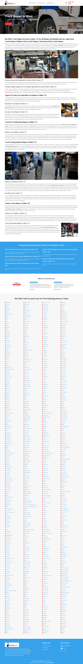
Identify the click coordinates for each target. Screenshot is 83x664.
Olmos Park (45, 506)
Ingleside (26, 546)
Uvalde (63, 529)
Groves (26, 449)
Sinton (63, 430)
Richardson (64, 312)
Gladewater (27, 424)
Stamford (64, 466)
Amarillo (8, 331)
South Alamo (64, 443)
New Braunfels (46, 478)
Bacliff (7, 365)
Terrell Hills (64, 499)
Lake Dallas (45, 304)
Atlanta (7, 357)
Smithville (64, 434)
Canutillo (8, 474)
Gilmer (26, 422)
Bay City (7, 380)
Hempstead (27, 476)
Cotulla (7, 566)
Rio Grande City (65, 321)
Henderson (27, 478)
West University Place (66, 581)
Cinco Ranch (8, 510)
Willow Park (64, 604)
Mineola (45, 439)
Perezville (45, 564)
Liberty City (45, 344)
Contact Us (45, 647)
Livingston (45, 355)
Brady (7, 422)
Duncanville (27, 302)
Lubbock (45, 369)
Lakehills (45, 312)
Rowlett (63, 346)
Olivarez (45, 504)
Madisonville (45, 384)
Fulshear (26, 401)
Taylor (63, 489)
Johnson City (27, 564)
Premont (45, 609)
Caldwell (7, 462)
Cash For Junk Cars (32, 2)
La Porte (26, 623)
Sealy (63, 401)
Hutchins (26, 537)
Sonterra (63, 441)
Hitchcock (27, 499)
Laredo (44, 323)
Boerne (7, 411)
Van (62, 533)
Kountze (26, 604)
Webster (63, 558)
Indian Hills (27, 543)
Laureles (45, 329)
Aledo (7, 317)
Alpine (7, 323)
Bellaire (7, 394)
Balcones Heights (9, 369)
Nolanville (45, 485)
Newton (44, 480)
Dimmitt (7, 619)
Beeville (7, 392)
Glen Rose (27, 426)
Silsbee (63, 428)
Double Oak (8, 627)
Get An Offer (8, 23)
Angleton (8, 336)
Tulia (63, 522)
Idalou (26, 541)
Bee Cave (8, 390)
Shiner (63, 424)
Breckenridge (9, 426)
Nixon (44, 482)
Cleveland (8, 522)
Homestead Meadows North (31, 504)
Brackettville (8, 420)
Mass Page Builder (50, 662)
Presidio (45, 611)
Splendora (64, 455)
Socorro (63, 438)
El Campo (27, 323)
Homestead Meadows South (30, 506)
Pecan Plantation (46, 558)
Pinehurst (45, 573)
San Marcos (64, 373)
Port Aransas (46, 587)
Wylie (63, 629)
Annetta (7, 340)
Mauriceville (45, 405)
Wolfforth (64, 619)
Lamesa (44, 315)
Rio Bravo (64, 319)
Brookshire (8, 436)
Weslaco (63, 564)
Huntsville (27, 533)
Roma (63, 338)
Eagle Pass (27, 306)
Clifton (7, 524)
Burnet (7, 459)
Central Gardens (9, 497)
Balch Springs (9, 367)
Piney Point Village (47, 575)
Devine (7, 611)
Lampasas (45, 317)
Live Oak (45, 354)
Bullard (7, 449)
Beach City (8, 384)
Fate (25, 363)
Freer (26, 390)
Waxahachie (64, 554)
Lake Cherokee (46, 302)
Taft (62, 483)
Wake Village (64, 546)
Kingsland (27, 598)
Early (26, 308)
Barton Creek (9, 376)
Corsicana (8, 564)
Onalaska (45, 510)
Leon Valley (45, 336)
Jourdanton (27, 571)
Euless (26, 344)
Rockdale (63, 333)
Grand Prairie (27, 436)
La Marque (27, 619)
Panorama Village (47, 539)
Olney (44, 508)
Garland (26, 413)
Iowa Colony (27, 548)
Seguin (63, 403)
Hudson (26, 522)
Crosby (7, 573)
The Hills (63, 506)
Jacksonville (27, 558)
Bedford (7, 388)
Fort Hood (27, 378)
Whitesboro (64, 596)
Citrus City (8, 516)
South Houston (65, 445)
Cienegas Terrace (9, 508)
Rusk (63, 350)
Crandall (8, 567)
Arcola (7, 348)
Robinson (64, 329)
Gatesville (27, 415)
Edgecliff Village (28, 315)
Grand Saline (27, 438)
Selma (63, 405)
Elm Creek (27, 334)
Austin (7, 361)
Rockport (63, 334)
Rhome (63, 310)
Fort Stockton (27, 380)
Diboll (7, 613)
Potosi (44, 604)
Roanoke (63, 327)
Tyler (63, 524)
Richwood (64, 317)
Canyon (7, 476)
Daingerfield (8, 585)
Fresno (26, 392)
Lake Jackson (46, 306)
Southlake (64, 449)
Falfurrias (27, 355)
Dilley (7, 617)
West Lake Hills (65, 569)
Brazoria (8, 424)
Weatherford (64, 556)
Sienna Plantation (65, 426)
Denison (8, 604)
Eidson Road (27, 321)
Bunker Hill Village (10, 453)
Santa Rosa (64, 384)
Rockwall (63, 336)
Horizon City (27, 512)
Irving (26, 552)
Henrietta (27, 480)
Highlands (27, 495)
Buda (7, 447)
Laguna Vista (27, 632)
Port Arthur (45, 588)
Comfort (8, 548)
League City (45, 333)
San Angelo (64, 357)
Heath (26, 468)
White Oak (64, 590)
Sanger (63, 378)
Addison (7, 308)
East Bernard (27, 310)
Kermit (26, 590)
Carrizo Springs (9, 480)
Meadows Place (46, 417)
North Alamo (46, 487)
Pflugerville (45, 567)
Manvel (44, 394)
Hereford (26, 482)
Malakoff (45, 388)
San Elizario (64, 367)
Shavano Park (64, 417)
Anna (7, 338)
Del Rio (7, 602)
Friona (26, 396)
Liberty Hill (45, 346)
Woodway (64, 625)
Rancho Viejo (46, 627)
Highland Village (28, 493)
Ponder (44, 585)
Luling (44, 375)
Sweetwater (64, 482)
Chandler (8, 499)
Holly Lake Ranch (28, 501)
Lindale (44, 348)
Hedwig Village (28, 472)
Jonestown (27, 567)
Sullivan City (64, 474)
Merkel (44, 424)
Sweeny (63, 480)
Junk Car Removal (41, 2)
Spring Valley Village (66, 459)
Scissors (63, 394)
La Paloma (27, 621)
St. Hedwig (64, 462)
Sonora (63, 439)
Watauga (63, 552)
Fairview (26, 354)
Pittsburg (45, 577)
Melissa (44, 420)
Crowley (7, 577)
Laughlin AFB (46, 327)
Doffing (7, 621)
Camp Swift (8, 468)
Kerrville (26, 592)
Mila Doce (45, 438)
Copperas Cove (9, 558)
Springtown (64, 460)
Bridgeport (8, 434)
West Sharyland (65, 577)
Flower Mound (28, 369)
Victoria (63, 541)
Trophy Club (64, 520)
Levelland (45, 338)
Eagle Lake (27, 304)
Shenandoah (64, 418)
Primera (44, 613)
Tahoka (63, 485)
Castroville (8, 487)
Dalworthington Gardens (11, 590)
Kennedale (27, 588)
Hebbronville (27, 470)
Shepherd (64, 420)
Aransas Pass (9, 346)
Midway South (46, 436)
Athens (7, 355)
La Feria (26, 611)
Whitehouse (64, 594)
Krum (26, 606)
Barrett (7, 373)
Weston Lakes (65, 583)
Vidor (63, 543)
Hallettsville (27, 453)
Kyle (25, 608)
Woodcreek (64, 621)
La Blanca (27, 609)
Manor (44, 390)
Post (44, 598)
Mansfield (45, 392)
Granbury (27, 434)
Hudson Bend (27, 524)
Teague (63, 493)
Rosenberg (64, 340)
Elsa (25, 338)
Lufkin (44, 373)
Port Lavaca (45, 592)
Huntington (27, 531)
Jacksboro (27, 556)
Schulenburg (64, 392)
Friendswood (27, 394)
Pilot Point (45, 571)
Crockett (8, 571)
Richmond (64, 315)
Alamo (7, 312)
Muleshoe (45, 459)
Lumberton (45, 376)
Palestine (45, 522)
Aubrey (7, 359)
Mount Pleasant (46, 455)
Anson (7, 342)
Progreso (45, 617)
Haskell (26, 464)
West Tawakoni (65, 579)
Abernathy (8, 302)
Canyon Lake (9, 478)
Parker (44, 545)
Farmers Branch (28, 359)
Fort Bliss (27, 376)
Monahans (45, 449)
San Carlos (64, 363)
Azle (7, 363)
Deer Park (8, 600)
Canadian (8, 470)
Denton (7, 606)
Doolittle (8, 625)
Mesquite (45, 426)
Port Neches (45, 594)
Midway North (46, 434)
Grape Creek (27, 441)
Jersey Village (27, 562)
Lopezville (45, 365)
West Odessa (64, 573)
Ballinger (8, 371)
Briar (7, 430)
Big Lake (8, 403)
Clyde (7, 529)
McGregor (45, 409)
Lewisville (45, 340)
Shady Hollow (64, 411)
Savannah (64, 386)
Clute (7, 527)
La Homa (26, 615)
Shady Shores (64, 413)
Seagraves (64, 399)
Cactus (7, 460)
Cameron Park (9, 466)
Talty (63, 487)
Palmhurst (45, 525)
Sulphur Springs (65, 476)
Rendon (63, 306)
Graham (26, 432)
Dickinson (8, 615)
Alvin (7, 329)
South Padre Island (66, 447)
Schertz (63, 390)
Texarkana (64, 501)
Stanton (63, 468)
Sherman (63, 422)
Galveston (27, 407)
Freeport (26, 388)
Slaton (63, 432)
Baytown (8, 382)
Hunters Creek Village (29, 529)
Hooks (26, 510)
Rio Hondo (64, 323)
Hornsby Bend (28, 514)
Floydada (26, 371)
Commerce (8, 550)
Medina (44, 418)
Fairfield (26, 352)
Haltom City (27, 457)
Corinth (7, 560)
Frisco (26, 397)
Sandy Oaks (64, 376)
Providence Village (47, 621)
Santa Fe (63, 382)
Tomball (63, 512)
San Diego (64, 365)
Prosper (45, 619)
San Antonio (64, 359)
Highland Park (28, 491)
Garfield (26, 411)
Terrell (63, 497)
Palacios (45, 520)
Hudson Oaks (27, 525)
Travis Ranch (64, 516)
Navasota (45, 470)
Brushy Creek (9, 443)
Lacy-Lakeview (28, 629)
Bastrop (7, 378)
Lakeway (45, 313)
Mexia (44, 428)
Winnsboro (64, 615)
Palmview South (46, 529)
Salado (63, 355)
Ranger (44, 629)
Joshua (26, 569)
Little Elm (45, 350)
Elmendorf (27, 336)
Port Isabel (45, 590)
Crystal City (8, 579)
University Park (65, 527)
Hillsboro (26, 497)
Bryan (7, 445)
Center (7, 495)
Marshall (45, 399)
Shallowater (64, 415)
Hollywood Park (28, 503)
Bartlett (7, 375)
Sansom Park (64, 380)
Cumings (8, 583)
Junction (26, 573)
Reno (63, 308)
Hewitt (26, 483)
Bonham (8, 415)
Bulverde (8, 451)
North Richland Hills (47, 489)
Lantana (45, 321)
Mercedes (45, 422)
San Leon (64, 371)
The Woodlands (65, 508)
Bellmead (8, 396)
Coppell (7, 556)
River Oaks (64, 325)
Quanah (44, 623)
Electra (26, 331)
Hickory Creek (27, 485)
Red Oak (45, 632)
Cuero (7, 581)
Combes (7, 545)
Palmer (44, 524)
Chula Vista (8, 504)
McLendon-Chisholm (47, 413)
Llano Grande (46, 359)
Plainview (45, 579)
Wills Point (64, 606)
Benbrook (8, 401)
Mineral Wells (46, 441)
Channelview (8, 501)
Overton (45, 514)
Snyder (63, 436)
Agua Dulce (8, 310)
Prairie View (45, 608)
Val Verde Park (65, 531)
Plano (44, 581)
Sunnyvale (64, 478)
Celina (7, 493)
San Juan (63, 369)
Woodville (64, 623)
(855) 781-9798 (66, 645)
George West (27, 417)
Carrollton (8, 482)
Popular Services (50, 2)
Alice (7, 319)
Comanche (8, 543)
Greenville (27, 445)
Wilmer (63, 608)
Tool (63, 514)
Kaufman (26, 581)
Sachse (63, 352)
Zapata (63, 632)
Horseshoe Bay (28, 516)
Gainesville (27, 403)
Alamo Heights (9, 313)
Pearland (45, 550)
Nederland (45, 472)
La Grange (27, 613)
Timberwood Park (65, 510)
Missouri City (46, 447)
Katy (25, 579)
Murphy (44, 462)
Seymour (63, 409)
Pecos (44, 560)
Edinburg (26, 317)
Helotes (26, 474)
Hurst (26, 535)
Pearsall (44, 552)
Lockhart (45, 361)
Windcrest (64, 611)
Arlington (8, 352)
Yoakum (63, 630)
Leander (45, 334)
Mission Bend (46, 445)
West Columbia (65, 567)
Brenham (8, 428)
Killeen (26, 596)
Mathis (44, 403)
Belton (7, 399)
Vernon (63, 539)
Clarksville (8, 518)
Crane (7, 569)
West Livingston (65, 571)
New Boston (45, 476)
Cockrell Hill (8, 531)
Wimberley (64, 609)
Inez (25, 545)
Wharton (63, 588)
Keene (26, 583)
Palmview (45, 527)
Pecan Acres (45, 554)
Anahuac (8, 333)
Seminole (63, 407)
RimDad (41, 661)
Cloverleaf (8, 525)
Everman (26, 346)
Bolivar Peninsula (9, 413)
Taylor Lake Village (66, 491)
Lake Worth (45, 310)
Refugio (63, 304)
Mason (44, 401)
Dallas (7, 588)
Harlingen (27, 462)
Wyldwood (64, 627)
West (63, 566)
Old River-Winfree (47, 503)
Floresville (27, 367)
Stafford (63, 464)
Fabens (26, 348)
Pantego (45, 541)
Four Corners (27, 384)
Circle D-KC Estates (10, 512)
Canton (7, 472)
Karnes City (27, 577)
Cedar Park (8, 491)
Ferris (26, 365)
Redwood (63, 302)
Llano (44, 357)
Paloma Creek (46, 531)
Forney (26, 375)
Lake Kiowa (45, 308)
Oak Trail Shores (46, 497)
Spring (63, 457)
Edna (26, 319)
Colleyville (8, 537)
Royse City (64, 348)
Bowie (7, 418)
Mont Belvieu (46, 451)
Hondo (26, 508)
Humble (26, 527)
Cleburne (8, 520)
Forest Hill (27, 373)
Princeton (45, 615)
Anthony (8, 344)
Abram (7, 306)
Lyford (44, 378)
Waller (63, 548)
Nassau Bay (45, 468)
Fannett (26, 357)
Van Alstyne (64, 535)
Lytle (44, 380)
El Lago (26, 327)
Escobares (27, 342)
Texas (64, 650)
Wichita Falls (64, 600)
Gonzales (26, 430)
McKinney (45, 411)
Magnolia (45, 386)
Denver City (8, 608)
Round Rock (64, 344)
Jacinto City (27, 554)
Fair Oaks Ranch (28, 350)
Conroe (7, 552)
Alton (7, 325)
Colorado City (9, 539)
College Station (9, 535)
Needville (45, 474)
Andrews (8, 334)
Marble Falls (45, 396)
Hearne (26, 466)
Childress (8, 503)
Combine (8, 546)
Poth (44, 602)
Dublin (7, 630)
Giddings (26, 420)
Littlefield (45, 352)
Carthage (8, 483)
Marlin (44, 397)
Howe (26, 520)
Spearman (64, 453)
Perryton (45, 566)
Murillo (44, 460)
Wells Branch (64, 562)
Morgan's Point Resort (48, 453)
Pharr (44, 569)
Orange (44, 512)
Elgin (26, 333)
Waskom (63, 550)
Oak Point (45, 493)
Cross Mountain (9, 575)
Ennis (26, 340)
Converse (8, 554)
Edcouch (26, 313)
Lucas (44, 371)
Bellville (7, 397)
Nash (44, 466)
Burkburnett (8, 455)
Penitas (44, 562)
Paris (44, 543)
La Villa (26, 625)
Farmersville (27, 361)
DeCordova (8, 598)
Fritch (26, 399)
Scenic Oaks (64, 388)
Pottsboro (45, 606)
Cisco (7, 514)
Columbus (8, 541)
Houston (26, 518)
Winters (63, 617)
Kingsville (27, 600)
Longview (45, 363)
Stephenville (64, 470)
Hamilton (26, 459)
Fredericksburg (28, 386)
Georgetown (27, 418)
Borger (7, 417)
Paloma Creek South (47, 533)
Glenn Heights (28, 428)
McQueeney (45, 415)
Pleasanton (45, 583)
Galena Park (27, 405)
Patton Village (46, 548)
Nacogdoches (46, 464)
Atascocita (8, 354)
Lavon (44, 331)
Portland (45, 596)
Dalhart (7, 587)
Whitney (63, 598)
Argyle (7, 350)
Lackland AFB (27, 627)
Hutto (26, 539)
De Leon (8, 594)
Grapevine (27, 443)
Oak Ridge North (46, 495)
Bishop (7, 407)
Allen (7, 321)
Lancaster (45, 319)
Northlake (45, 491)
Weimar (63, 560)
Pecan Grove (45, 556)
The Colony (64, 504)
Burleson (8, 457)
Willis (63, 602)
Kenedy (26, 587)
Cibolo (7, 506)
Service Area (46, 649)
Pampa (44, 535)
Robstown (64, 331)
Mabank (45, 382)
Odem (44, 499)
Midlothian (45, 432)
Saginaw (63, 354)
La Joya (26, 617)
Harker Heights (28, 460)
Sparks (63, 451)
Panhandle (45, 537)
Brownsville (8, 439)
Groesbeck (27, 447)
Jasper (26, 560)
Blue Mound (8, 409)
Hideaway (27, 489)
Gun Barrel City (28, 451)
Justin (26, 575)
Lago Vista (27, 630)
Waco (63, 545)
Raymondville (46, 630)
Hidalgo (26, 487)
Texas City (64, 503)
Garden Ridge (27, 409)
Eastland (26, 312)
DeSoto (7, 609)
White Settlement (65, 592)
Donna (7, 623)
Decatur (7, 596)
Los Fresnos (45, 367)
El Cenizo (26, 325)
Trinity (63, 518)
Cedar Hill (8, 489)
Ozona (44, 518)
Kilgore (26, 594)
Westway (63, 585)
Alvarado (8, 327)
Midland (44, 430)
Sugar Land (64, 472)
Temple (63, 495)
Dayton (7, 592)
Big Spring (8, 405)
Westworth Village (65, 587)
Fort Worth (27, 382)
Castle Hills (8, 485)
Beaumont (8, 386)
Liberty (44, 342)
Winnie (63, 613)
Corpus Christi (9, 562)
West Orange (64, 575)
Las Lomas (45, 325)
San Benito (64, 361)
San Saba (63, 375)
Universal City (64, 525)
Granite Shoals (28, 439)
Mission (44, 443)
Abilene (7, 304)
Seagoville (64, 397)
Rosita (63, 342)
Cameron (8, 464)
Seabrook (64, 396)
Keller (26, 585)
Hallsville (26, 455)
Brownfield (8, 438)
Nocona (44, 483)
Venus (63, 537)
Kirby (26, 602)
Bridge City (8, 432)
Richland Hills (64, 313)
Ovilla (44, 516)
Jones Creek (27, 566)
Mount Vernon (46, 457)
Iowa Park (27, 550)
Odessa (44, 501)
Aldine (7, 315)
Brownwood (8, 441)
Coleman (8, 533)
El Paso (26, 329)
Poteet (44, 600)
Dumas (7, 632)
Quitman (45, 625)
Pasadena (45, 546)
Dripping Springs (9, 629)
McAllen (44, 407)
